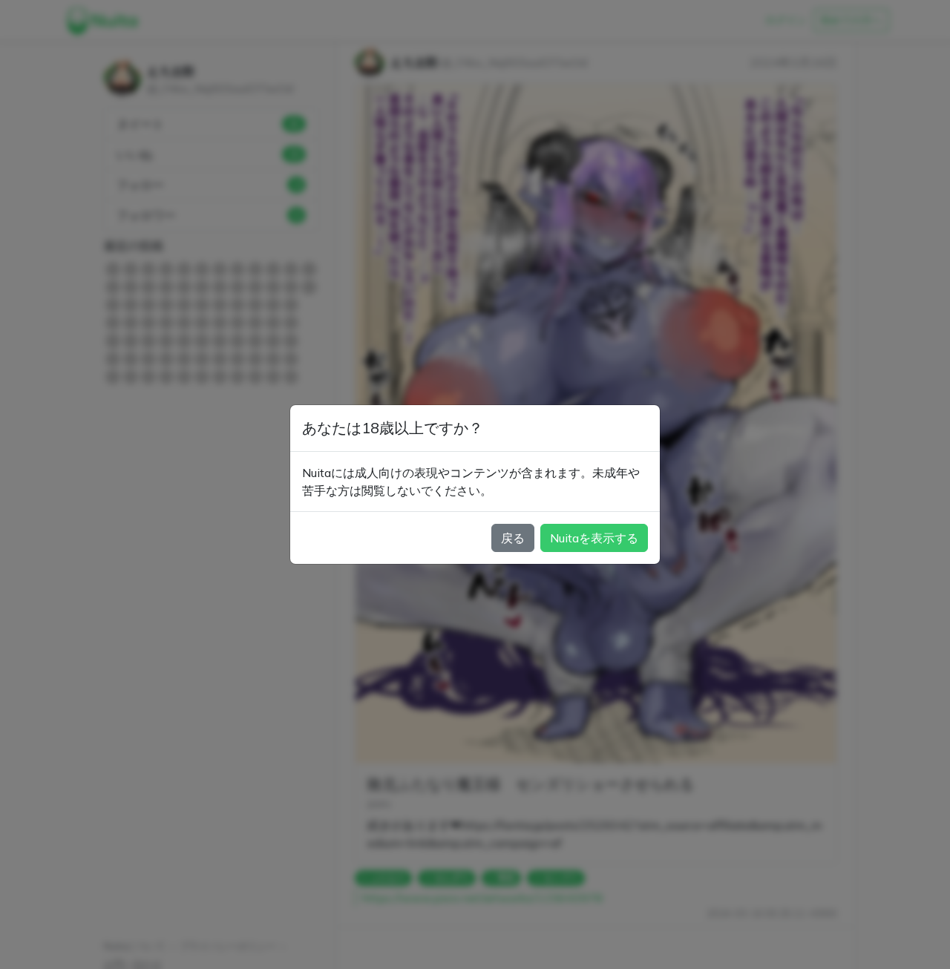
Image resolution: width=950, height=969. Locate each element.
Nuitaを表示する (594, 538)
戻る (513, 538)
